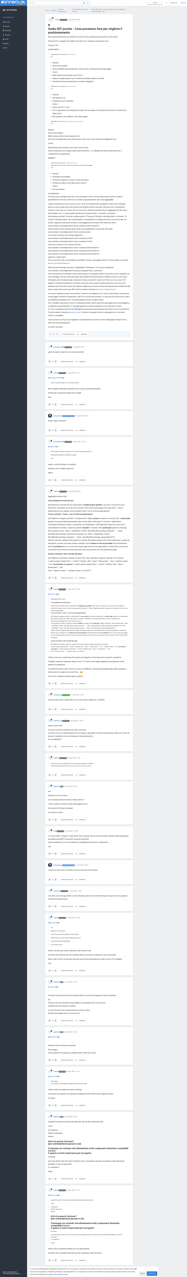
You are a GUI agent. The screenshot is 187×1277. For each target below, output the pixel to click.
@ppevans (52, 923)
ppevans (57, 786)
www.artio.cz (72, 54)
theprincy (57, 891)
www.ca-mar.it (76, 312)
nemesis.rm (58, 721)
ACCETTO (152, 1273)
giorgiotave (58, 416)
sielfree (56, 491)
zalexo (57, 20)
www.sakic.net (71, 86)
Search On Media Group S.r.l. (13, 1273)
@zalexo (51, 447)
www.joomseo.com (71, 163)
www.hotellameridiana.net (60, 263)
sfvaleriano (58, 695)
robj (55, 831)
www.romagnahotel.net (107, 289)
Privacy (4, 1271)
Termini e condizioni (12, 1271)
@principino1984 (54, 378)
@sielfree (51, 594)
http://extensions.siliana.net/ (74, 121)
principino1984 (59, 347)
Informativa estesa (61, 1274)
